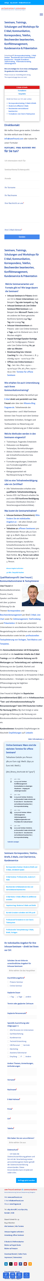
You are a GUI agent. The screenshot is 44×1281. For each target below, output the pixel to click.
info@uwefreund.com (13, 138)
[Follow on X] (10, 1264)
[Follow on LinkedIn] (6, 1264)
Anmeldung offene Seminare (14, 1235)
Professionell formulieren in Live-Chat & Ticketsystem (19, 921)
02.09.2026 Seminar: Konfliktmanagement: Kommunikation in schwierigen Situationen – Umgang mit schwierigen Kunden (23, 786)
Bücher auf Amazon (11, 1248)
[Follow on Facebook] (20, 1264)
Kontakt (7, 1213)
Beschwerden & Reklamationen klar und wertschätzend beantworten (19, 888)
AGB (12, 1213)
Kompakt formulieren (22, 60)
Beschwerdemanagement (11, 615)
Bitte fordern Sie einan (23, 518)
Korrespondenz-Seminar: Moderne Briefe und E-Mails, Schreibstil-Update (21, 868)
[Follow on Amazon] (30, 1264)
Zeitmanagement (10, 63)
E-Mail (7, 399)
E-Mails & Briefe (22, 103)
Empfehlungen (15, 732)
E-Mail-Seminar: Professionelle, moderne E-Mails (21, 878)
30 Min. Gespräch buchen (15, 572)
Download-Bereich (10, 1254)
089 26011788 (14, 3)
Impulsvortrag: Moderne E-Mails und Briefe (21, 905)
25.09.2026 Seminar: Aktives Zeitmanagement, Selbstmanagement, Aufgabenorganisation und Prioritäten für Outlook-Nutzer (23, 817)
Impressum (8, 1257)
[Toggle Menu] (41, 14)
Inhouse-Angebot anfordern (14, 568)
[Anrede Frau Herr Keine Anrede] (22, 178)
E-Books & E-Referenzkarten (14, 1242)
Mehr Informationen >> (36, 739)
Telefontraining (9, 61)
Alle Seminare (9, 1226)
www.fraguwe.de (15, 1204)
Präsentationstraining (23, 61)
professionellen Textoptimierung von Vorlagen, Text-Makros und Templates (21, 639)
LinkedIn (29, 732)
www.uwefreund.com (15, 1197)
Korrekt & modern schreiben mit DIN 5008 (20, 913)
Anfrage (6, 3)
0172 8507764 (23, 1209)
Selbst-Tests (22, 1254)
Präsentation (9, 623)
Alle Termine (19, 1226)
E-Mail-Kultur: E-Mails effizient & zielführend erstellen (21, 898)
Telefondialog (35, 619)
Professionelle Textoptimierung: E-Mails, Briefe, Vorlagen (20, 931)
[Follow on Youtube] (25, 1264)
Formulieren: (22, 114)
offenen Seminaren (27, 528)
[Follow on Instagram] (15, 1264)
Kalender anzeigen (13, 842)
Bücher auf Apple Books (12, 1245)
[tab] (22, 87)
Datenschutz (17, 1257)
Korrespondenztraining (22, 55)
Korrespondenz (14, 610)
